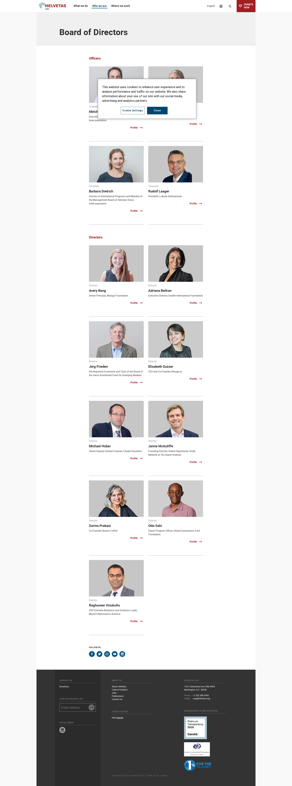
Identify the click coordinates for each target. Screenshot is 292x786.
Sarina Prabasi (100, 525)
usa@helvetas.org (201, 698)
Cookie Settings (132, 110)
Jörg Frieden (98, 366)
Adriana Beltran (160, 290)
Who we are (99, 6)
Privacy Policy (138, 775)
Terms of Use (153, 775)
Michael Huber (100, 446)
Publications (117, 696)
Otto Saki (155, 525)
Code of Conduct (120, 689)
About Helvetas (119, 686)
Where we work (120, 6)
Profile (134, 127)
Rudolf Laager (158, 191)
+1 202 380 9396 (201, 695)
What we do (81, 6)
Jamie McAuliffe (160, 446)
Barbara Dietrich (101, 191)
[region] (147, 99)
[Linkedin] (62, 730)
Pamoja (164, 775)
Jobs (114, 692)
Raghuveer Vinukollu (104, 605)
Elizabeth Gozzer (160, 366)
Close (157, 110)
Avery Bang (97, 290)
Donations (64, 686)
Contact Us (117, 699)
